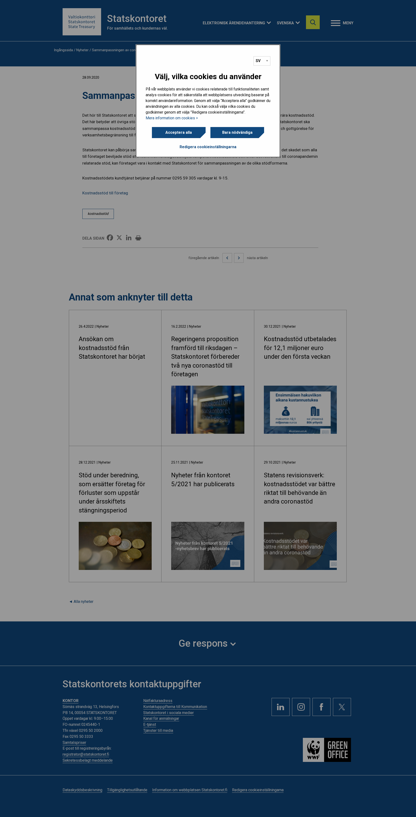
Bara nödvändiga (237, 132)
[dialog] (208, 101)
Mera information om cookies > (172, 118)
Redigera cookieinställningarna (208, 147)
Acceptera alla (178, 132)
